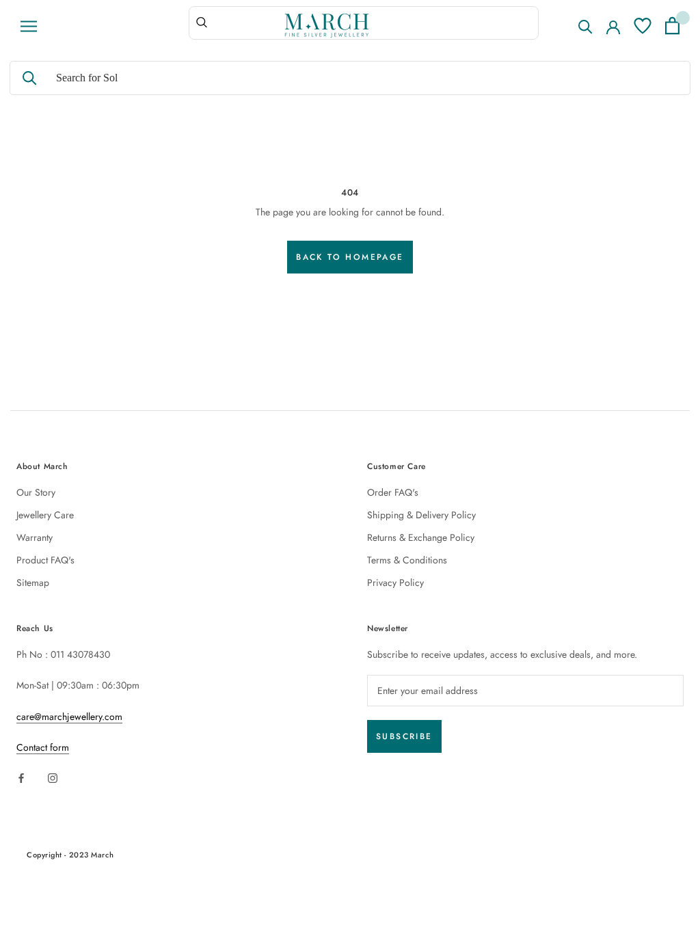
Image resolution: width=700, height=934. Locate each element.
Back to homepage (349, 257)
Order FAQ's (392, 492)
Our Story (35, 492)
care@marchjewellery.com (69, 716)
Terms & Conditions (407, 560)
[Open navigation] (29, 26)
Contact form (42, 747)
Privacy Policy (395, 582)
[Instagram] (52, 777)
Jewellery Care (45, 515)
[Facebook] (21, 777)
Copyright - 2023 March (70, 854)
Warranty (34, 537)
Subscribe (404, 736)
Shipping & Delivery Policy (421, 515)
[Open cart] (672, 25)
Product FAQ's (45, 560)
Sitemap (32, 582)
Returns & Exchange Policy (420, 537)
